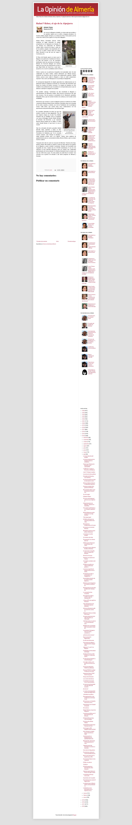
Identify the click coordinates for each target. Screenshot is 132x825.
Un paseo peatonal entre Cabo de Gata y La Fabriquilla (89, 618)
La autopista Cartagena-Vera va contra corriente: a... (89, 632)
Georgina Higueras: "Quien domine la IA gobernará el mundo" (91, 146)
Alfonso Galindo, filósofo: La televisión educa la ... (89, 483)
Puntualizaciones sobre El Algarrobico (89, 780)
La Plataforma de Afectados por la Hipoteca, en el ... (87, 789)
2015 (83, 433)
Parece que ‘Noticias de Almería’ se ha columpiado (88, 465)
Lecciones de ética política (89, 474)
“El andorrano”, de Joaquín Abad (91, 317)
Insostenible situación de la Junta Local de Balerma (89, 580)
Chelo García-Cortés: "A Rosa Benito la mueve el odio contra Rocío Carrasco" (89, 217)
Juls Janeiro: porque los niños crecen (91, 94)
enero (85, 797)
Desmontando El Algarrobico (87, 637)
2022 (83, 419)
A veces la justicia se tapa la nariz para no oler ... (89, 480)
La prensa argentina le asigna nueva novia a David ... (88, 570)
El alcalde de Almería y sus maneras (88, 477)
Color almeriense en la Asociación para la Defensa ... (88, 605)
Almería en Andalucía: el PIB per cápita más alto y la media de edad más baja (88, 280)
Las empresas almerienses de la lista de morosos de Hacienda (92, 334)
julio (84, 448)
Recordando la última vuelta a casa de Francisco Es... (88, 597)
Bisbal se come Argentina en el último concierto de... (89, 584)
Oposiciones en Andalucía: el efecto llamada (91, 305)
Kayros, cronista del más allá (91, 356)
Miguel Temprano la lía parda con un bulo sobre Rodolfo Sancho (89, 104)
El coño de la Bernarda (88, 640)
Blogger (74, 815)
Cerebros (85, 764)
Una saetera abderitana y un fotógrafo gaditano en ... (89, 509)
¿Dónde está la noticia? (88, 635)
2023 (83, 417)
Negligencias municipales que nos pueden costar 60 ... (89, 627)
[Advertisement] (56, 228)
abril (84, 454)
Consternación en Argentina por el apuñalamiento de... (88, 737)
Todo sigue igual (87, 517)
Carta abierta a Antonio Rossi (91, 172)
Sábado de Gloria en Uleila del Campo (89, 613)
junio (84, 450)
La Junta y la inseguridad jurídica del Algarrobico (89, 691)
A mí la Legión (86, 494)
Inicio (57, 241)
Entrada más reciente (42, 241)
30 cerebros (86, 707)
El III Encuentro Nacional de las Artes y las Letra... (88, 544)
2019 (83, 425)
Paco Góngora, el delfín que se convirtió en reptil (88, 733)
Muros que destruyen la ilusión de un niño (88, 756)
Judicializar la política (88, 694)
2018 (83, 427)
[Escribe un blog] (59, 170)
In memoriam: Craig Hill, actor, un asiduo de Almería (88, 552)
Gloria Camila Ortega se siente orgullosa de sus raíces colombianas (88, 113)
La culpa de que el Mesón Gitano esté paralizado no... (89, 785)
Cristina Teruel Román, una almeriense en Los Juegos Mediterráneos (91, 138)
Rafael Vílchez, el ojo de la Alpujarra (54, 23)
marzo (85, 793)
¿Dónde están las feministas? (91, 120)
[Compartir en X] (60, 170)
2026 (83, 410)
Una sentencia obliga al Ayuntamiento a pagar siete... (89, 644)
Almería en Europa (87, 555)
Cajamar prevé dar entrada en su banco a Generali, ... (89, 747)
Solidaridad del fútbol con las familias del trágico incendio (91, 130)
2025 (83, 412)
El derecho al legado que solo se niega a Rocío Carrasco (92, 260)
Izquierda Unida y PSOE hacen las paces (88, 674)
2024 (83, 414)
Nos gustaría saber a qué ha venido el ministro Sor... (89, 491)
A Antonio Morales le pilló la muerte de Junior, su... (89, 610)
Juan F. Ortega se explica (89, 472)
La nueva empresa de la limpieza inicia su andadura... (89, 461)
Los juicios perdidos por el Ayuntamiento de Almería (89, 715)
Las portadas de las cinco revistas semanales (91, 87)
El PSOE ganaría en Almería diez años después (88, 768)
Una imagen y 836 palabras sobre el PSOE (89, 729)
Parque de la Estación (88, 676)
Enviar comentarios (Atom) (49, 244)
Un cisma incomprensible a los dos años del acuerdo (89, 686)
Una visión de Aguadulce (89, 750)
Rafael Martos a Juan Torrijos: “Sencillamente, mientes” (92, 371)
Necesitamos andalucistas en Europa (89, 524)
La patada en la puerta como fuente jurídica (88, 681)
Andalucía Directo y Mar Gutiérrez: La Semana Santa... (89, 655)
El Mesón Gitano (87, 496)
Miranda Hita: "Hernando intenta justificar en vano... (89, 742)
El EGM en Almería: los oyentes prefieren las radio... (88, 520)
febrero (85, 795)
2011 (83, 804)
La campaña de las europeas (87, 593)
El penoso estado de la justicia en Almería (88, 487)
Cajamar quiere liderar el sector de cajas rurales (89, 772)
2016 (83, 431)
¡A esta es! (85, 689)
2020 (83, 423)
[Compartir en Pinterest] (63, 170)
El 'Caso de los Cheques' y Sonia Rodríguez (89, 659)
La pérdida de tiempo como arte (88, 775)
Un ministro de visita (88, 537)
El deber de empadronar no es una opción (92, 153)
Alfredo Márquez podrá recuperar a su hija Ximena (88, 514)
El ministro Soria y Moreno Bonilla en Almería (89, 548)
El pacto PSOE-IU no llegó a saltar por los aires (89, 670)
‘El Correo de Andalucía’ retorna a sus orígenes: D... (89, 500)
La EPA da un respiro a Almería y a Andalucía (89, 469)
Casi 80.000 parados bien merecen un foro (89, 725)
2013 (83, 800)
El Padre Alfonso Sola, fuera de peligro (88, 718)
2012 (83, 802)
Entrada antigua (72, 241)
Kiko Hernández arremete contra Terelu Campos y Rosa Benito (92, 208)
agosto (85, 445)
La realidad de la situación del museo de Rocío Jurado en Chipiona (91, 80)
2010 (83, 806)
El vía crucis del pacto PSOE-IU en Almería (88, 667)
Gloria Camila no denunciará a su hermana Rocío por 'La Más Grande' (91, 181)
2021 (83, 421)
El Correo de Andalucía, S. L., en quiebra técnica (92, 341)
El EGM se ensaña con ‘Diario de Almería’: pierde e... (88, 566)
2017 (83, 429)
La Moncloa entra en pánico (92, 347)
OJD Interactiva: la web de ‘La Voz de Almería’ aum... (89, 622)
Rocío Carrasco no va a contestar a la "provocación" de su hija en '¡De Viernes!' (88, 298)
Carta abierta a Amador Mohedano (91, 165)
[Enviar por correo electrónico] (58, 170)
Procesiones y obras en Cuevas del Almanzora (89, 753)
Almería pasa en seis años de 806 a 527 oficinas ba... (89, 589)
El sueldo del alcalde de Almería (91, 325)
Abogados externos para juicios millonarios (89, 531)
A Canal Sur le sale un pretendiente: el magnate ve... (88, 575)
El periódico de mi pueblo (89, 778)
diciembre (86, 437)
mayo (84, 452)
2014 (83, 435)
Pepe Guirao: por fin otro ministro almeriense (91, 364)
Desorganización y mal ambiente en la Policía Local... (89, 698)
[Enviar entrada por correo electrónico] (55, 170)
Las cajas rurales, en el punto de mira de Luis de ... (89, 663)
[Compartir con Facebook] (62, 170)
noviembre (86, 439)
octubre (85, 441)
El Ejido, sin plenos (87, 762)
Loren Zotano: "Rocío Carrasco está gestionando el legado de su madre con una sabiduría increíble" (88, 190)
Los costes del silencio (88, 678)
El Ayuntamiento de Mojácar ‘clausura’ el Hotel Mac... (88, 504)
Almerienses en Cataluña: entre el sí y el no (89, 702)
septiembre (86, 443)
